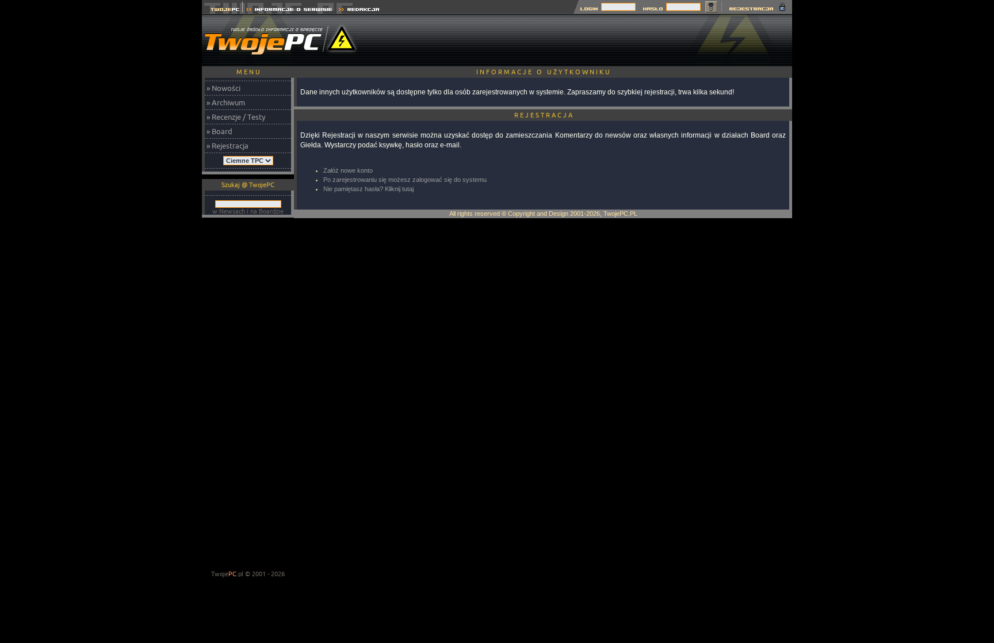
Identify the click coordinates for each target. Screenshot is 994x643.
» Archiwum (226, 102)
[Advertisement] (582, 40)
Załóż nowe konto (348, 170)
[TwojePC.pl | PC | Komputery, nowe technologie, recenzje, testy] (222, 11)
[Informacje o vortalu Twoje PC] (289, 11)
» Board (219, 131)
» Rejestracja (227, 146)
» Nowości (223, 88)
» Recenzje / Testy (236, 117)
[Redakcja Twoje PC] (359, 11)
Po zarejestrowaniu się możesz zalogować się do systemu (405, 179)
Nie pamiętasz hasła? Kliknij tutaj (368, 188)
